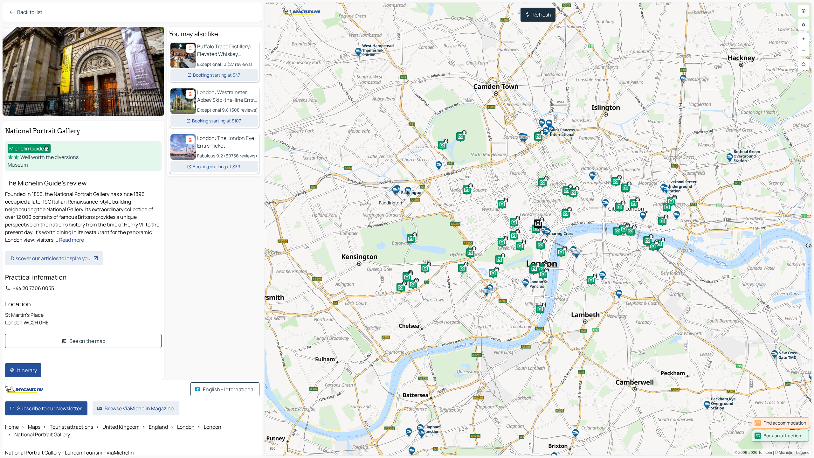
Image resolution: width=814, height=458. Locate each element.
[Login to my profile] (803, 11)
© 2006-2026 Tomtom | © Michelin (764, 452)
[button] (617, 231)
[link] (780, 423)
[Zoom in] (803, 39)
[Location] (803, 64)
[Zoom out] (803, 50)
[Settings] (803, 25)
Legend (803, 452)
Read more (71, 239)
